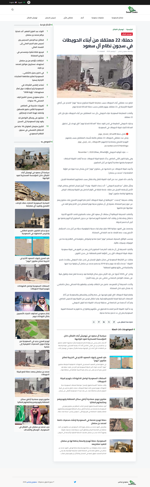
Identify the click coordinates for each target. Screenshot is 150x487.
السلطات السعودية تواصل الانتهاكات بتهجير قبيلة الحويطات (83, 380)
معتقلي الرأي (68, 17)
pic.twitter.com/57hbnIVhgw (116, 146)
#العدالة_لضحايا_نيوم (107, 134)
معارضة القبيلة (95, 103)
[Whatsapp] (94, 322)
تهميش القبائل (32, 17)
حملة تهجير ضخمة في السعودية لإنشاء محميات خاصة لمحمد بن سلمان (81, 421)
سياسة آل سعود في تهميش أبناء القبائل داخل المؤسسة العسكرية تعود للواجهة (85, 337)
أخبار (82, 17)
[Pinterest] (99, 322)
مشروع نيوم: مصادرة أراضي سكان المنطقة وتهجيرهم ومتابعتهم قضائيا (81, 401)
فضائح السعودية (117, 17)
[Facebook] (114, 322)
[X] (109, 322)
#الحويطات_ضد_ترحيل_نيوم (89, 142)
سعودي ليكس (32, 482)
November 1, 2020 (86, 152)
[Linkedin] (104, 322)
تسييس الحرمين (50, 17)
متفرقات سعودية (98, 17)
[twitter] (28, 2)
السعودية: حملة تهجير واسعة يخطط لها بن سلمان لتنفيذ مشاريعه (83, 442)
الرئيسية (129, 29)
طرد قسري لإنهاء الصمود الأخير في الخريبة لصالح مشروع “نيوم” (84, 359)
